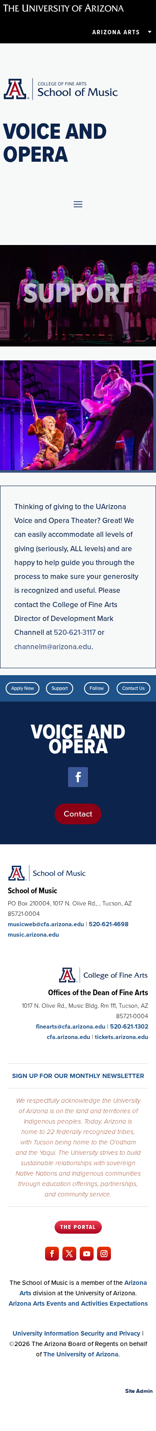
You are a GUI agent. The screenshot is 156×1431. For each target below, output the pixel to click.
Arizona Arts (116, 32)
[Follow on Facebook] (78, 777)
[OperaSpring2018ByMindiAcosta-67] (76, 468)
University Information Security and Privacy (76, 1333)
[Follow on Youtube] (87, 1254)
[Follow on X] (69, 1254)
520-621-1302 (129, 1026)
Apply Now (22, 688)
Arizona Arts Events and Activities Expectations (78, 1303)
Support (60, 688)
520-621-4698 (108, 924)
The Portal (78, 1227)
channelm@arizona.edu (52, 646)
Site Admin (139, 1391)
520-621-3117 (75, 632)
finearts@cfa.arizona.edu (70, 1026)
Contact (78, 813)
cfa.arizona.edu (68, 1037)
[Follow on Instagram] (104, 1254)
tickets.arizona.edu (121, 1037)
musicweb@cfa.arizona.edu (46, 924)
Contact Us (133, 688)
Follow (97, 688)
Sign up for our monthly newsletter (78, 1076)
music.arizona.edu (33, 934)
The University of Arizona (80, 1354)
